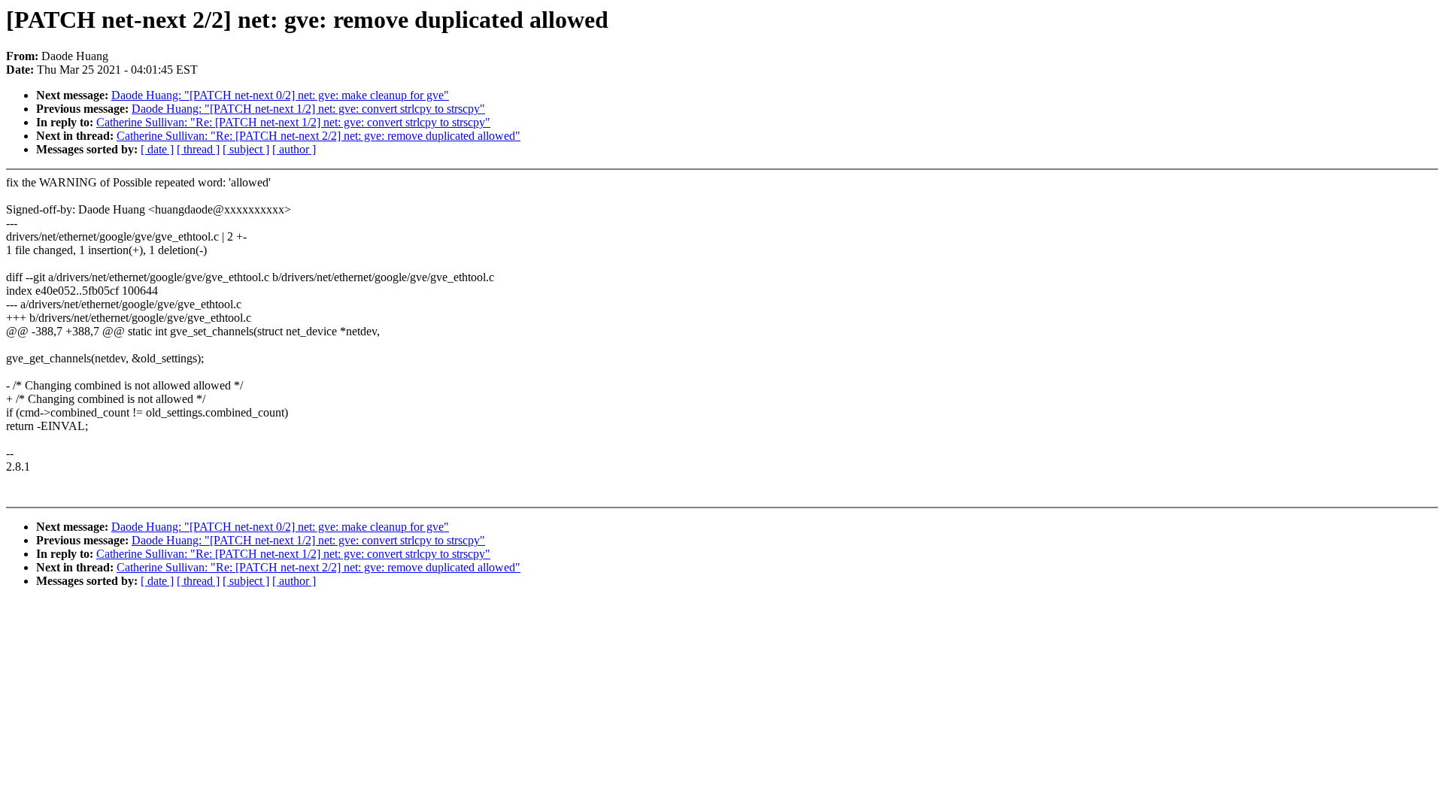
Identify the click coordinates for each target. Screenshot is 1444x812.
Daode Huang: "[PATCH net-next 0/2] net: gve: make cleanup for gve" (280, 95)
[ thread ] (198, 149)
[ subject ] (246, 149)
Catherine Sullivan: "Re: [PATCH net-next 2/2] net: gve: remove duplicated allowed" (318, 135)
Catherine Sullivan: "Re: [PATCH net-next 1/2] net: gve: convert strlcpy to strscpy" (293, 122)
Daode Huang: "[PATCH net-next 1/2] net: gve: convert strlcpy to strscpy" (308, 108)
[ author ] (294, 149)
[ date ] (157, 149)
